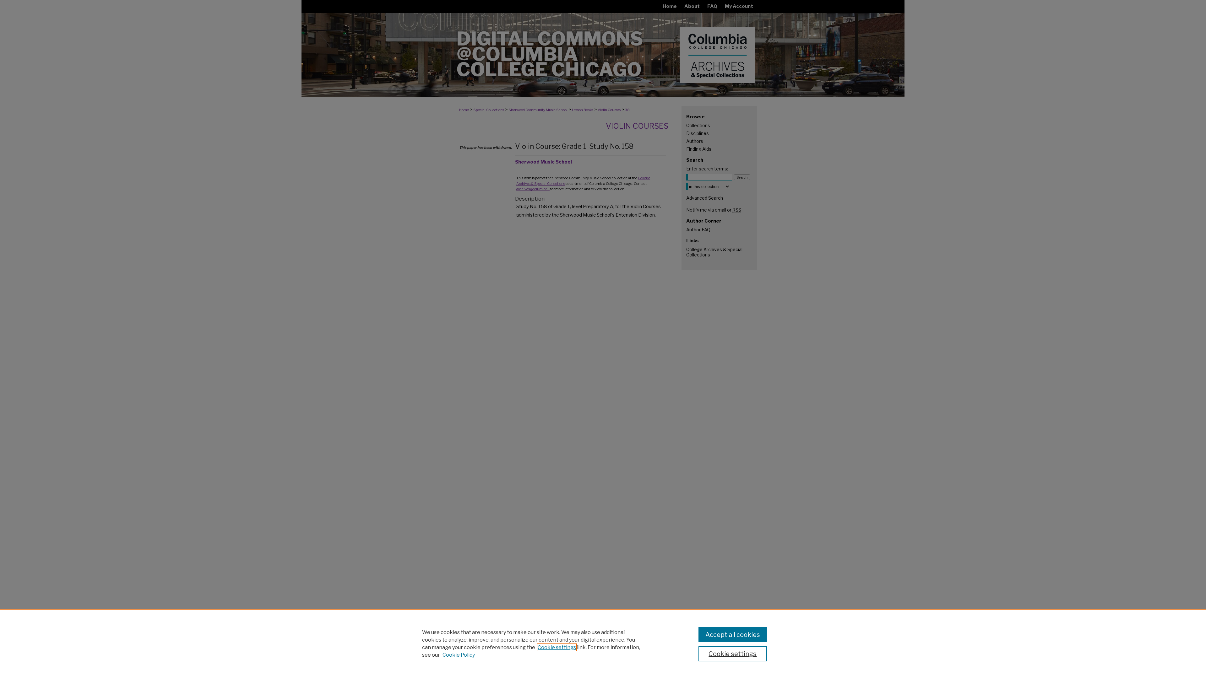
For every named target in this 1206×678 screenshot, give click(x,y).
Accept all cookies (732, 634)
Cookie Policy (459, 655)
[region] (603, 643)
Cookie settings (557, 647)
